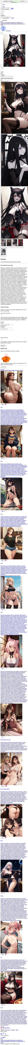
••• (1, 73)
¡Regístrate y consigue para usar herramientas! (14, 2)
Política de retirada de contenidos (14, 23)
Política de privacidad (5, 22)
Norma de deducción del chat (7, 77)
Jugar (3, 75)
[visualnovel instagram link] (5, 1034)
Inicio (3, 4)
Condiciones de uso (14, 22)
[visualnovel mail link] (4, 1037)
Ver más (2, 369)
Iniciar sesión (5, 9)
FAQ (2, 1037)
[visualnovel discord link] (12, 9)
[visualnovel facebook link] (1, 1034)
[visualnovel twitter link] (3, 1034)
